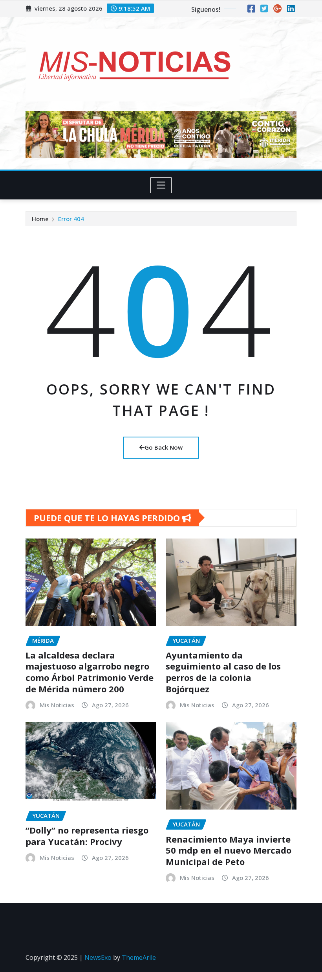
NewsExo (98, 957)
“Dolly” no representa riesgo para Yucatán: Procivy (87, 835)
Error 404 (71, 219)
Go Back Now (164, 447)
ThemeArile (139, 957)
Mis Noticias (57, 705)
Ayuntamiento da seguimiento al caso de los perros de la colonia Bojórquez (223, 672)
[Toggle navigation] (161, 185)
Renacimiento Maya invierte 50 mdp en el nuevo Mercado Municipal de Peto (228, 850)
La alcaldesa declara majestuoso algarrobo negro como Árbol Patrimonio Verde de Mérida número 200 (90, 672)
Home (40, 219)
